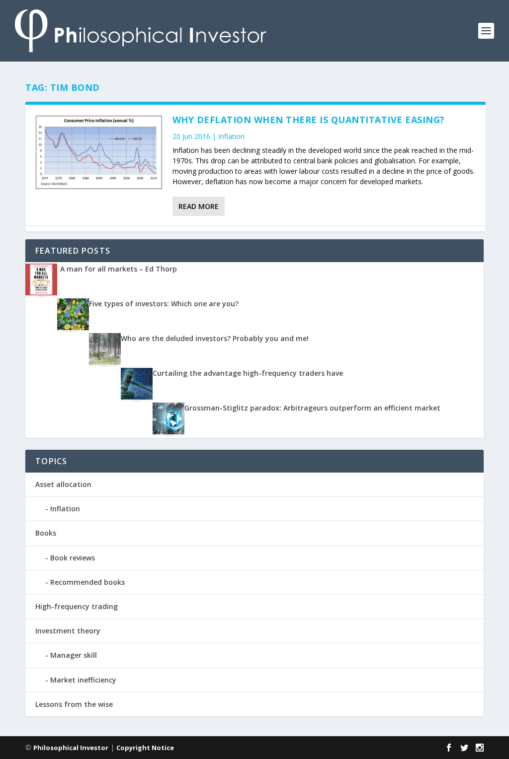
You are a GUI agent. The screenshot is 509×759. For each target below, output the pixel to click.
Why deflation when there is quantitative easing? (308, 120)
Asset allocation (63, 484)
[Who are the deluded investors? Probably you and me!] (105, 362)
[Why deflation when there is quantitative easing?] (99, 153)
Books (45, 533)
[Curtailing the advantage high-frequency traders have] (137, 397)
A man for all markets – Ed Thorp (118, 269)
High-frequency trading (76, 606)
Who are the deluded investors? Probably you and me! (215, 338)
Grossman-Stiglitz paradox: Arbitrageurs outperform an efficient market (312, 408)
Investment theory (67, 630)
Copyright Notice (145, 747)
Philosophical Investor (70, 747)
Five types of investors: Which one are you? (164, 303)
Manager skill (73, 655)
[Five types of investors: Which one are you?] (73, 327)
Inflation (231, 136)
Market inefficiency (83, 680)
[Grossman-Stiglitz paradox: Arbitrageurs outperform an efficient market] (168, 431)
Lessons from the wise (74, 704)
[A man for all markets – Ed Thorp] (41, 292)
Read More (198, 206)
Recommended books (87, 582)
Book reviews (72, 557)
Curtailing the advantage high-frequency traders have (248, 373)
